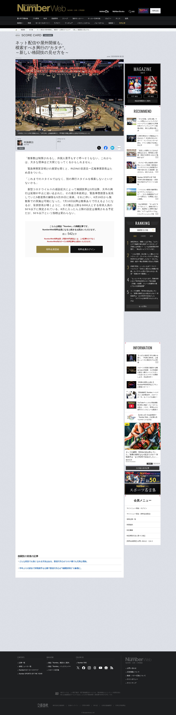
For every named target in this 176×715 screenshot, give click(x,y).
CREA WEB (86, 705)
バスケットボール (83, 23)
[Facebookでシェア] (106, 148)
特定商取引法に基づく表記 (136, 536)
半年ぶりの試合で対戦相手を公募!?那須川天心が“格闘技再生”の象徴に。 (50, 568)
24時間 (143, 236)
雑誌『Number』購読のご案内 (58, 663)
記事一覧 (22, 663)
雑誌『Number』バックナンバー (59, 666)
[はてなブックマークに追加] (112, 148)
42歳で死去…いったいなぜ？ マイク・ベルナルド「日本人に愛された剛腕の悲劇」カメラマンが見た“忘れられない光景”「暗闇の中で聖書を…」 (145, 270)
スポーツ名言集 (53, 670)
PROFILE (21, 148)
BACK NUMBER (48, 35)
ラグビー (57, 23)
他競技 (110, 23)
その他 (31, 30)
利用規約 (130, 525)
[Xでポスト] (99, 148)
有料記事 (122, 23)
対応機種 (130, 530)
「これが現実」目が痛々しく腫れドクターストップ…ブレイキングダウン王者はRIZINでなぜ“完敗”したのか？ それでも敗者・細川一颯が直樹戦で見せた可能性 (145, 257)
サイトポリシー (132, 679)
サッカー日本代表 (94, 18)
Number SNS (82, 663)
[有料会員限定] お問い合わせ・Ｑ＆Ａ (140, 541)
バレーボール (99, 23)
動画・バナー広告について (136, 675)
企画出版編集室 (107, 705)
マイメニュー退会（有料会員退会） (139, 514)
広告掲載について (133, 672)
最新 (135, 236)
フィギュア (69, 23)
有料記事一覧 (131, 519)
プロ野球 (36, 18)
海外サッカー (77, 18)
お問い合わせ (131, 668)
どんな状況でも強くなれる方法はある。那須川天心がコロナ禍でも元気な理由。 (53, 561)
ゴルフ (107, 18)
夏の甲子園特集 (22, 18)
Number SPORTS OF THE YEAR (30, 674)
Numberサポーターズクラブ (28, 670)
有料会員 (155, 11)
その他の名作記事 (142, 468)
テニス (118, 18)
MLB (45, 18)
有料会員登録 (52, 249)
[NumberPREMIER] (143, 10)
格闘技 (19, 23)
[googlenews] (106, 668)
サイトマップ (131, 683)
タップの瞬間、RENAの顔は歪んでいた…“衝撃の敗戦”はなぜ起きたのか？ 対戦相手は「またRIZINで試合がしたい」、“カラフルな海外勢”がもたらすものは (144, 296)
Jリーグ (65, 18)
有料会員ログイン (86, 249)
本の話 (95, 705)
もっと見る (143, 306)
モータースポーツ (42, 23)
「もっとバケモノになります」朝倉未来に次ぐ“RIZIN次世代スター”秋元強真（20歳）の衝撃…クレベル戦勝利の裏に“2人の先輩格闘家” (145, 282)
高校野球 (54, 18)
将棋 (29, 23)
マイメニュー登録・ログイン (137, 508)
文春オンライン (73, 705)
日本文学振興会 (120, 705)
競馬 (126, 18)
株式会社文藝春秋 (58, 705)
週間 (151, 236)
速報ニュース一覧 (25, 666)
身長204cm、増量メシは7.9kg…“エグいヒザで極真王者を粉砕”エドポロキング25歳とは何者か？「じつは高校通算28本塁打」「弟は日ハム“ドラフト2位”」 (145, 245)
